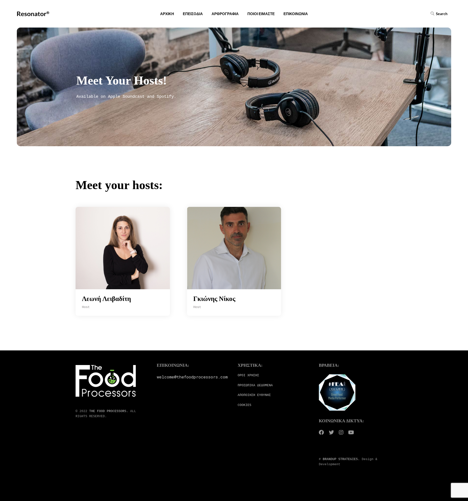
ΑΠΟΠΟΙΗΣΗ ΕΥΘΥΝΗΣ (254, 395)
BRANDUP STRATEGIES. (341, 459)
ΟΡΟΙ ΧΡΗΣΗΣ (248, 375)
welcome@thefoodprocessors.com (192, 377)
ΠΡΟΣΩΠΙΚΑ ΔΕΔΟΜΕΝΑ (255, 385)
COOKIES (244, 405)
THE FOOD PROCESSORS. (108, 411)
